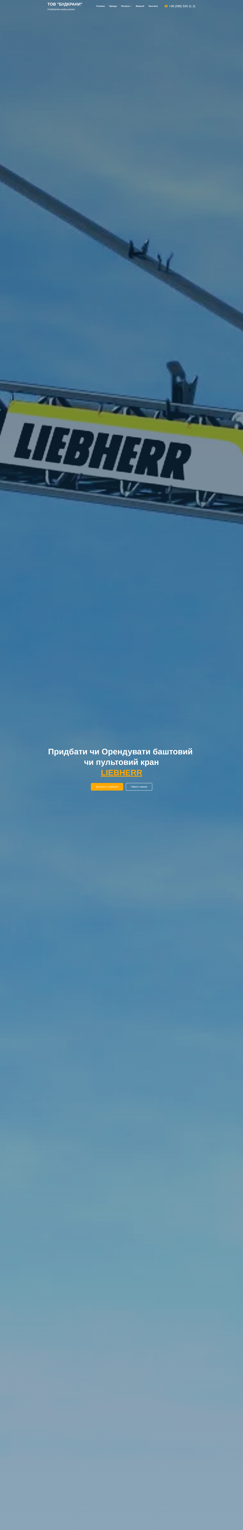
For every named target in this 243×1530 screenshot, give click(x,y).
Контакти (153, 6)
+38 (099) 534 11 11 (182, 6)
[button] (107, 787)
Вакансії (140, 6)
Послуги (125, 6)
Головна (100, 6)
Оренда (113, 6)
